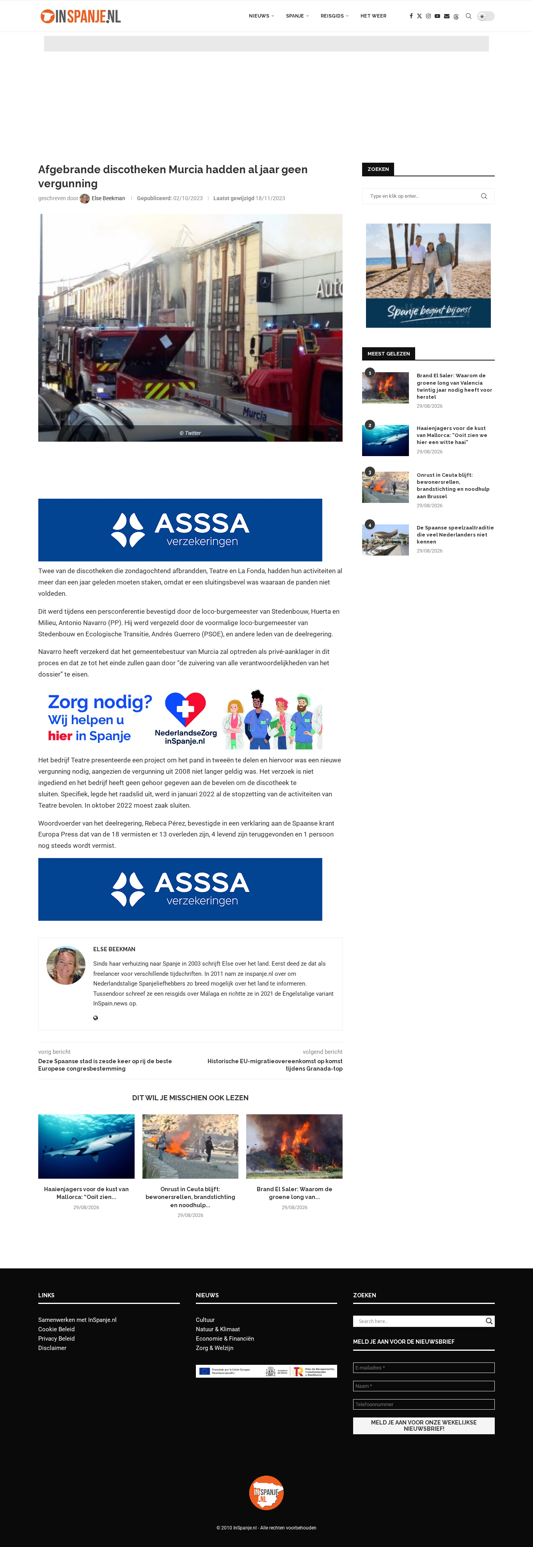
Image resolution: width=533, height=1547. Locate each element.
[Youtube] (437, 16)
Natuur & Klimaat (218, 1329)
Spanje (295, 16)
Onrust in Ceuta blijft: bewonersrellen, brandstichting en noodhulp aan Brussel (453, 485)
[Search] (469, 16)
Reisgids (332, 16)
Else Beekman (114, 949)
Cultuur (205, 1319)
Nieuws (259, 16)
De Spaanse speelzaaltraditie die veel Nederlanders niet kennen (455, 535)
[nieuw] (428, 227)
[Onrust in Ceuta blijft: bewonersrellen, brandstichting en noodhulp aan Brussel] (190, 1146)
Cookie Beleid (56, 1329)
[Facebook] (411, 16)
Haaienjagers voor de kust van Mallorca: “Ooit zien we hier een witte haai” (452, 435)
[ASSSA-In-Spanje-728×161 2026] (180, 504)
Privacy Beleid (56, 1338)
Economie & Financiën (225, 1338)
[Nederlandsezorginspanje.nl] (180, 692)
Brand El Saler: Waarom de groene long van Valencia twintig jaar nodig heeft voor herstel (454, 386)
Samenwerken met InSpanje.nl (77, 1319)
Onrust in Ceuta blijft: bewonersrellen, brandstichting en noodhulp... (190, 1197)
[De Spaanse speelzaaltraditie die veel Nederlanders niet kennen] (385, 540)
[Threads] (456, 16)
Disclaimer (52, 1348)
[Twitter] (419, 16)
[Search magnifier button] (489, 1321)
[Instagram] (428, 16)
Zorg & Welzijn (214, 1348)
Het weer (373, 16)
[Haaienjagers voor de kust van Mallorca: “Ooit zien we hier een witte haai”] (86, 1146)
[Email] (446, 16)
